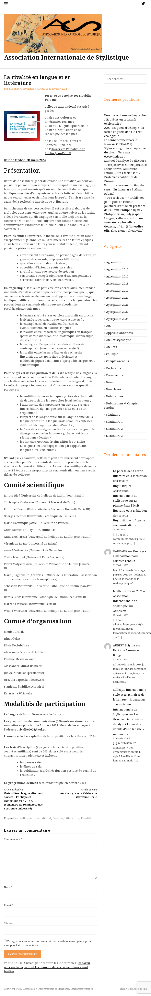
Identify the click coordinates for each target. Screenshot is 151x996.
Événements (114, 375)
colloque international (35, 818)
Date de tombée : (25, 160)
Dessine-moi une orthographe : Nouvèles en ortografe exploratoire (125, 119)
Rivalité (86, 818)
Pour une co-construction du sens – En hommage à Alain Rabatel (124, 189)
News (110, 382)
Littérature (71, 818)
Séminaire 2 (114, 428)
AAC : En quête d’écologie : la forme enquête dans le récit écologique (124, 132)
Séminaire (113, 414)
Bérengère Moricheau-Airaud (27, 88)
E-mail (9, 905)
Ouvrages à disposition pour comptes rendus (129, 556)
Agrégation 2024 (117, 318)
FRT (145, 988)
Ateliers (111, 347)
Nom (8, 887)
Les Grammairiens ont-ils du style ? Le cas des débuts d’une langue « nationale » (128, 724)
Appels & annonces (119, 332)
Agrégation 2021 (117, 304)
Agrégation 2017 (117, 276)
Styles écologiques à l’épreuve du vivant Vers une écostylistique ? (125, 152)
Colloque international (61, 106)
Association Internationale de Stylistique (66, 57)
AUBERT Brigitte (124, 645)
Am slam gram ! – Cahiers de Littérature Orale (78, 793)
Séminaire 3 (114, 435)
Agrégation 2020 (117, 297)
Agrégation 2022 (117, 311)
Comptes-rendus (117, 361)
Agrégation (113, 262)
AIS (108, 325)
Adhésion (119, 611)
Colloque (112, 354)
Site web (9, 923)
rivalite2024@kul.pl (32, 729)
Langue (58, 818)
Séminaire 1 (114, 421)
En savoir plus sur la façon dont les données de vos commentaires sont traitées (47, 967)
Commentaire (13, 839)
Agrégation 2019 (117, 290)
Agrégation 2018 (117, 283)
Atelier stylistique (118, 340)
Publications (114, 396)
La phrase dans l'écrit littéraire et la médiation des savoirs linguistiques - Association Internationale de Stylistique (130, 485)
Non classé (113, 389)
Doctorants (113, 368)
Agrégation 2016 (117, 269)
